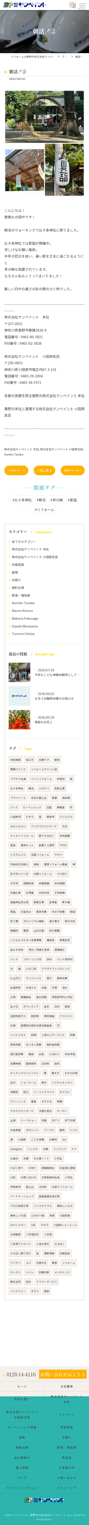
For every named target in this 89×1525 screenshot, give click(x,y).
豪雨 (26, 930)
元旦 (64, 826)
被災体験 (41, 997)
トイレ (30, 1272)
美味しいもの (65, 1205)
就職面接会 (47, 1168)
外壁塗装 (18, 564)
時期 (59, 1101)
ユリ (28, 1262)
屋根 (15, 572)
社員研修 (15, 987)
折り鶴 (14, 921)
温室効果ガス (18, 1016)
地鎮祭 (14, 1092)
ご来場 (48, 1234)
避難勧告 (26, 997)
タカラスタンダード (22, 1111)
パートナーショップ (22, 1196)
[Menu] (82, 5)
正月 (13, 1082)
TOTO (63, 845)
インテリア (59, 1149)
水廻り (16, 580)
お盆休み (26, 911)
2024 (56, 1006)
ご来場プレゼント (20, 1244)
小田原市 (15, 816)
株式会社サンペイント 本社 (21, 449)
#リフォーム (44, 509)
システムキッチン (62, 1082)
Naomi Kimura (22, 610)
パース (14, 807)
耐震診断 (44, 1272)
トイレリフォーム (41, 779)
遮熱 (46, 1291)
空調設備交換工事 (49, 1196)
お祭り (32, 1168)
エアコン (65, 1092)
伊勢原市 (15, 1187)
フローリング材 (32, 959)
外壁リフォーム (43, 873)
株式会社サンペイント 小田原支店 (61, 449)
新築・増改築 (21, 595)
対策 (54, 987)
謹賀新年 (31, 1063)
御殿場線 (49, 1253)
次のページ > (72, 470)
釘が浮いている (19, 873)
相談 (72, 911)
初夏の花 (41, 1262)
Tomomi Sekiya (23, 633)
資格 (36, 864)
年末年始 (70, 1054)
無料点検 (18, 587)
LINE (13, 1177)
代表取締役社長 (50, 1177)
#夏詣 (72, 499)
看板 (31, 1054)
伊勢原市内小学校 (62, 997)
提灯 (49, 978)
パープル (49, 1130)
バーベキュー (28, 1120)
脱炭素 (35, 1016)
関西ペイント (18, 769)
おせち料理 (71, 1073)
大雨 (13, 997)
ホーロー (62, 1111)
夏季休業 (41, 911)
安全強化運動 (67, 1168)
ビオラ (30, 816)
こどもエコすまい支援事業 (25, 940)
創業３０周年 (46, 845)
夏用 (62, 1130)
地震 (44, 1120)
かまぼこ (59, 1244)
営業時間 (15, 1063)
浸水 (64, 987)
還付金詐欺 (16, 1054)
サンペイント (33, 978)
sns (64, 1139)
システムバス (18, 854)
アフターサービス (46, 1281)
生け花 (14, 1006)
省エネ (30, 759)
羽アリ (56, 1120)
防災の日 (70, 921)
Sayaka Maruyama (25, 626)
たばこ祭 (31, 968)
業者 (33, 1101)
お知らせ (31, 987)
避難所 (14, 930)
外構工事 (15, 892)
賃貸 (67, 1006)
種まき (55, 1073)
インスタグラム (43, 1205)
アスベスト (66, 1016)
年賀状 (61, 779)
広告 (41, 1054)
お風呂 (14, 1158)
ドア (74, 1149)
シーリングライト (44, 1092)
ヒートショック (32, 807)
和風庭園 (44, 883)
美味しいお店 (18, 1215)
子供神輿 (59, 892)
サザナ (58, 854)
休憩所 (53, 1139)
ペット (14, 959)
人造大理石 (42, 1244)
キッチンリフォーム (22, 835)
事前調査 (49, 1016)
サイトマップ (67, 1488)
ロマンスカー (18, 1225)
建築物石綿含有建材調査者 (36, 1025)
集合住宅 (15, 1281)
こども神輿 (37, 1139)
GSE (33, 1225)
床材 (49, 959)
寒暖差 (61, 807)
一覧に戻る (44, 470)
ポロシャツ (32, 1130)
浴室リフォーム (40, 854)
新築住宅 (65, 940)
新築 (54, 798)
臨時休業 (62, 978)
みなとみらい (18, 826)
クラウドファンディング (55, 968)
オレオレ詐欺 (33, 1044)
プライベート (18, 798)
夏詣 (13, 911)
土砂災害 (39, 930)
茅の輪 (66, 902)
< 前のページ (16, 470)
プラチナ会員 (18, 779)
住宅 (46, 1006)
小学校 (69, 1177)
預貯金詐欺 (53, 1044)
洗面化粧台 (45, 1111)
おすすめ (46, 1101)
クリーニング (18, 1101)
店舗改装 (28, 883)
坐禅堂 (53, 902)
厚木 (44, 1082)
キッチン (15, 1272)
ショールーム (28, 1082)
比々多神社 (16, 788)
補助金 (50, 940)
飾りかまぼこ (46, 835)
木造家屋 (15, 1130)
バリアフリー (18, 1291)
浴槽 (26, 1158)
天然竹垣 (44, 892)
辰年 (57, 1063)
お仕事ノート (41, 1158)
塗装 (13, 845)
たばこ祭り (16, 1168)
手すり (35, 1291)
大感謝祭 (15, 1234)
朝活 (31, 788)
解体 (57, 759)
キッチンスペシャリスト (24, 1073)
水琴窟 (30, 892)
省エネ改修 (16, 949)
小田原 (22, 1139)
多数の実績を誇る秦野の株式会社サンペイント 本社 (44, 395)
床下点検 (70, 1120)
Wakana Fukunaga (25, 618)
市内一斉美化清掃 (39, 949)
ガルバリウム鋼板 (33, 921)
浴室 (49, 807)
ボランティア (31, 1006)
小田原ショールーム (65, 1225)
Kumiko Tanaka (13, 454)
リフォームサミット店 (44, 769)
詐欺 (72, 1035)
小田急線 (65, 1215)
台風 (44, 987)
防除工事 (59, 788)
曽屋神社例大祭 (19, 902)
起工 (26, 1092)
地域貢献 (15, 759)
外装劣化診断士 (19, 864)
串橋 (51, 1215)
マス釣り (62, 873)
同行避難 (54, 930)
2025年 (43, 1187)
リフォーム (68, 1262)
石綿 (13, 1025)
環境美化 (59, 949)
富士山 (30, 1187)
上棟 (13, 1120)
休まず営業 (58, 911)
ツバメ (74, 1130)
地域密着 (65, 835)
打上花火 (15, 978)
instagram (16, 1149)
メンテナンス (62, 1272)
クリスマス (66, 816)
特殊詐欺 (15, 1044)
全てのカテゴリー (24, 541)
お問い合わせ (28, 1177)
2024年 (45, 1063)
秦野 (54, 1262)
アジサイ (15, 1262)
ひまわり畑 (37, 1215)
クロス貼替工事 (19, 1205)
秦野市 (50, 816)
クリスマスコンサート (44, 826)
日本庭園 (59, 883)
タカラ (45, 1225)
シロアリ (44, 788)
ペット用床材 (65, 959)
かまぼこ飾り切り (20, 1253)
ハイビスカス (18, 1035)
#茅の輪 (56, 499)
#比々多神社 (22, 499)
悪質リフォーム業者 (55, 864)
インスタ (32, 1149)
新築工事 (39, 902)
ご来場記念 (32, 1234)
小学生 (58, 1158)
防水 (28, 1281)
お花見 (14, 883)
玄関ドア (44, 759)
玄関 (45, 1149)
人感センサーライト (53, 1035)
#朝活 (41, 499)
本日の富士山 (39, 798)
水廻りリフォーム (62, 1187)
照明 (33, 1035)
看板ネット (27, 845)
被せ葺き (54, 921)
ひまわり (54, 1054)
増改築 (66, 798)
